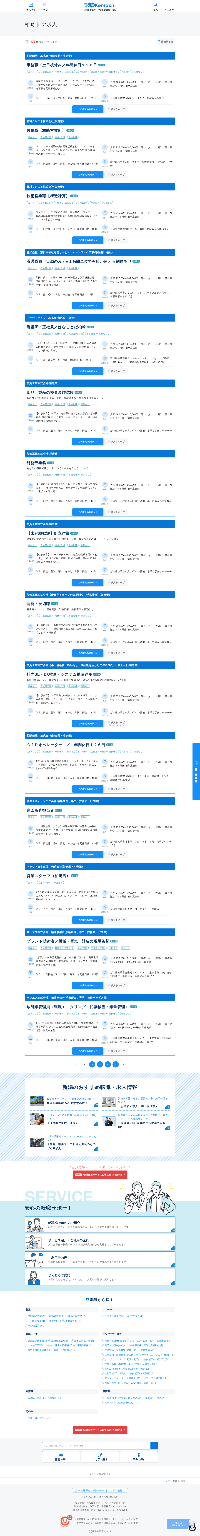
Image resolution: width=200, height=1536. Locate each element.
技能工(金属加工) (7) (157, 1359)
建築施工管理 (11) (60, 1340)
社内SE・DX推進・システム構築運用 (59, 674)
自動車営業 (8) (56, 1316)
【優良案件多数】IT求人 (62, 1123)
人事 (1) (109, 1402)
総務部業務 (36, 462)
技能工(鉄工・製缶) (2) (116, 1373)
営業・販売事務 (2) (131, 1397)
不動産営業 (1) (73, 1320)
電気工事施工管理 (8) (39, 1349)
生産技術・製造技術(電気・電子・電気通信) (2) (129, 1349)
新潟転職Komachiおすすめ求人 (67, 1103)
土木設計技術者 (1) (84, 1340)
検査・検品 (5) (112, 1382)
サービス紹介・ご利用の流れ (68, 1240)
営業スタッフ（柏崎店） (48, 875)
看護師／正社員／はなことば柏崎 (56, 326)
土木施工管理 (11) (37, 1345)
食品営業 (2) (55, 1320)
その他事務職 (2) (125, 1402)
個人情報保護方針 (109, 1496)
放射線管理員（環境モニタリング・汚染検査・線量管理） (78, 1006)
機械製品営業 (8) (36, 1316)
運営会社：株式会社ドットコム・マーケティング (100, 1502)
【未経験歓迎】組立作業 (48, 533)
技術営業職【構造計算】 (48, 195)
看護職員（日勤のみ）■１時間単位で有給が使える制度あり (79, 261)
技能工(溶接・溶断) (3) (137, 1368)
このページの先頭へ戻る (100, 1473)
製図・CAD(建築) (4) (64, 1349)
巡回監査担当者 (40, 810)
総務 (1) (161, 1397)
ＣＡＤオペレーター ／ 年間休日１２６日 (66, 744)
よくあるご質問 (59, 1275)
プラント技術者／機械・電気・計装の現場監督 (68, 941)
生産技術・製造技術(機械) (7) (147, 1345)
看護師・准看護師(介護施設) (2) (44, 1397)
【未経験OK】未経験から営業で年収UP (141, 1125)
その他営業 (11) (36, 1325)
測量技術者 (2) (84, 1345)
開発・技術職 (38, 603)
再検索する (167, 41)
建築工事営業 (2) (77, 1316)
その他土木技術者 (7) (61, 1345)
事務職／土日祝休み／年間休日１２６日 (62, 64)
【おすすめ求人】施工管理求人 (138, 1106)
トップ (166, 1480)
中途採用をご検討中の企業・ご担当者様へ (101, 1490)
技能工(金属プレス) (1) (146, 1363)
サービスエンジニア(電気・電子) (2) (123, 1359)
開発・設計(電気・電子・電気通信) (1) (150, 1340)
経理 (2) (149, 1397)
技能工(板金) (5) (113, 1368)
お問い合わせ (88, 1496)
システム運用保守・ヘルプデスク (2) (124, 1316)
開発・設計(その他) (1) (116, 1345)
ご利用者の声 (57, 1257)
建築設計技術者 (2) (38, 1340)
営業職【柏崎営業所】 (46, 130)
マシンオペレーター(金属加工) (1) (122, 1378)
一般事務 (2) (111, 1397)
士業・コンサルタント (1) (41, 1417)
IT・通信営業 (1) (36, 1320)
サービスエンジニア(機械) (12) (158, 1354)
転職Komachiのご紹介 (64, 1222)
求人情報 (31, 9)
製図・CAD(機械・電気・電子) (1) (141, 1382)
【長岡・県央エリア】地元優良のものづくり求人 (71, 1146)
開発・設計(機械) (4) (115, 1340)
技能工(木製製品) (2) (143, 1373)
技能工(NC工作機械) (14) (118, 1363)
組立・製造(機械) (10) (155, 1378)
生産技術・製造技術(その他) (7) (121, 1354)
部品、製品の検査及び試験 (50, 392)
